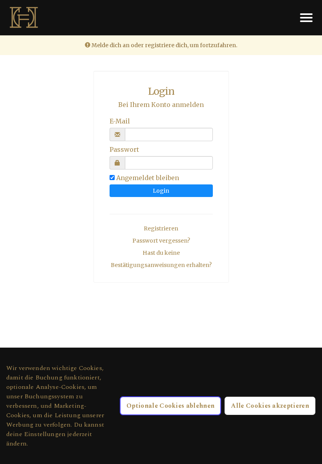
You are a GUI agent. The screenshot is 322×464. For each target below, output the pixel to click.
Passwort (124, 149)
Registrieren (161, 228)
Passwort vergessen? (161, 240)
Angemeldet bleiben (147, 178)
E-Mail (120, 121)
